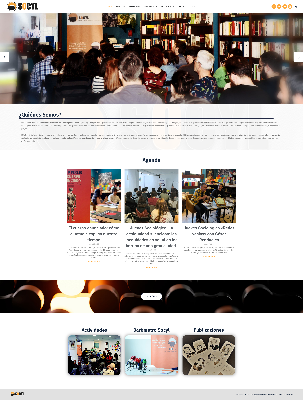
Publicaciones (209, 330)
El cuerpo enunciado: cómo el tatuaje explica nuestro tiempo (94, 234)
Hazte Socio (151, 296)
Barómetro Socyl (151, 330)
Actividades (94, 330)
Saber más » (94, 261)
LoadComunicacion (286, 394)
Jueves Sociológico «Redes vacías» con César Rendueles (209, 234)
